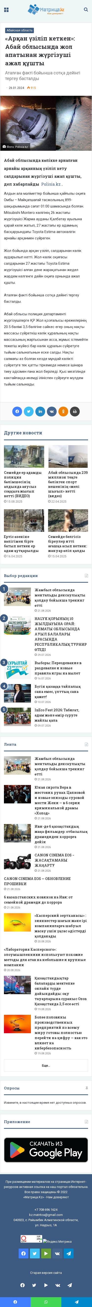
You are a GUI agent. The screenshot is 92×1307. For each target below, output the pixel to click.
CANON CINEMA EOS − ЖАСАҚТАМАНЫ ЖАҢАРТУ (54, 860)
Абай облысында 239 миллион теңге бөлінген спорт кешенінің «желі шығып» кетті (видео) (68, 484)
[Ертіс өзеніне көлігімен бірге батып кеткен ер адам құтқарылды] (24, 520)
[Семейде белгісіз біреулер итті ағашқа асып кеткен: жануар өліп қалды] (68, 520)
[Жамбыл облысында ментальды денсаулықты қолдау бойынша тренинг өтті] (17, 597)
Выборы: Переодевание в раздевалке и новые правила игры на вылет (58, 667)
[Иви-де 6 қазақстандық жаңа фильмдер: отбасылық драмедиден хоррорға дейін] (17, 833)
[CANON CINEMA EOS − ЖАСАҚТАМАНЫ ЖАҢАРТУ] (17, 862)
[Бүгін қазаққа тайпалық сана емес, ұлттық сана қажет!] (17, 693)
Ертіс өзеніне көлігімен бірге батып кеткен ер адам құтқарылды (21, 543)
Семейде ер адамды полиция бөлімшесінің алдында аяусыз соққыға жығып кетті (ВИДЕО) (23, 484)
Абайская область (19, 30)
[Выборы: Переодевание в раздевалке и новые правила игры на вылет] (17, 669)
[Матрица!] (46, 9)
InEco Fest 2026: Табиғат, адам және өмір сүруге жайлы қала (57, 715)
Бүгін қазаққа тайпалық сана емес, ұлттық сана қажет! (58, 691)
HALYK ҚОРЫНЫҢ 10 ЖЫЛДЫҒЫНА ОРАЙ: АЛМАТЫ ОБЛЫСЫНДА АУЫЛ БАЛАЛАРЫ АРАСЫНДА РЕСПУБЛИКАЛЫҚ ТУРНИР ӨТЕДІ (61, 634)
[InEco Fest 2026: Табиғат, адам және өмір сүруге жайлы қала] (17, 717)
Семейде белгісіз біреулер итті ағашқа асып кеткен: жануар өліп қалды (67, 543)
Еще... (46, 1065)
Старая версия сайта (46, 1273)
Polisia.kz (51, 184)
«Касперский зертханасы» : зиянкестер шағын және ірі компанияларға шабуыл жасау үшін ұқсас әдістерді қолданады (61, 925)
